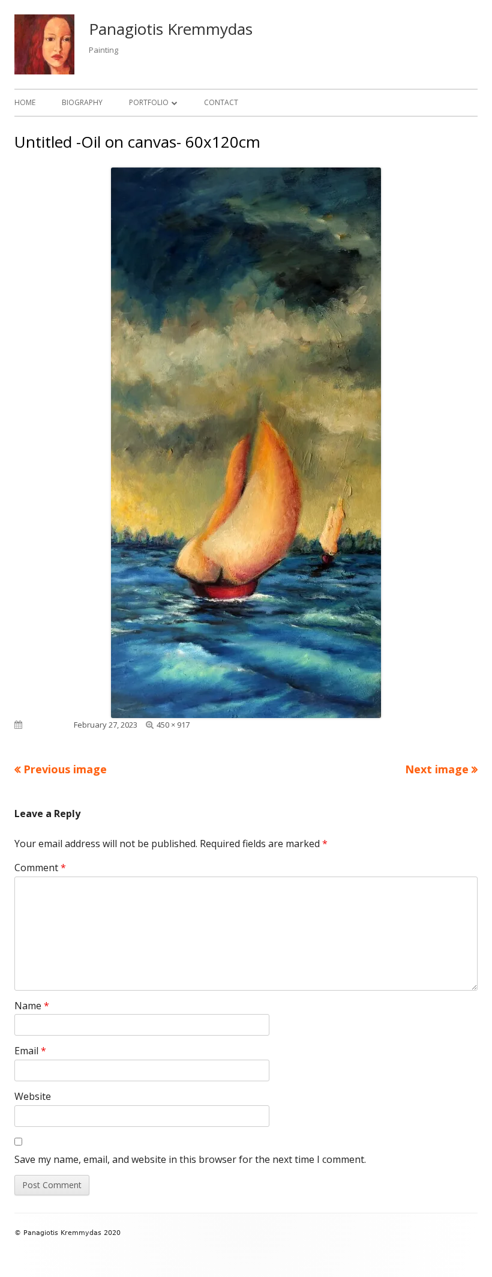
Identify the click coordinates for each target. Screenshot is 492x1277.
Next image (437, 769)
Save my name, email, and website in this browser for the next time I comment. (190, 1159)
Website (32, 1096)
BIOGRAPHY (82, 102)
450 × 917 (173, 724)
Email (30, 1050)
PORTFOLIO (149, 102)
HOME (24, 102)
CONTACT (221, 102)
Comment (40, 867)
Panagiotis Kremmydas (171, 29)
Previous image (65, 769)
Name (31, 1005)
